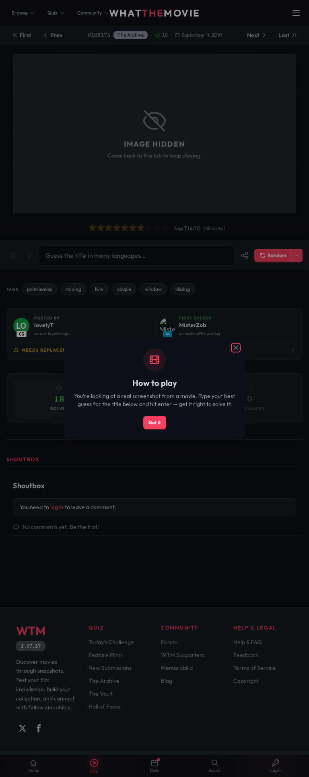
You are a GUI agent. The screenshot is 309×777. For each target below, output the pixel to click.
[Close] (236, 348)
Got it (154, 422)
